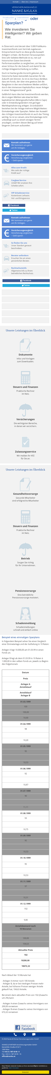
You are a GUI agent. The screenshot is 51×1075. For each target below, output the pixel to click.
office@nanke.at (8, 1056)
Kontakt (16, 2)
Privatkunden (8, 17)
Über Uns (24, 2)
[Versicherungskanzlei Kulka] (24, 9)
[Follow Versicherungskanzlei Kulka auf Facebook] (25, 1027)
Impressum (34, 2)
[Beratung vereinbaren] (36, 1035)
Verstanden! (25, 1072)
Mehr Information (14, 1068)
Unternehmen (22, 17)
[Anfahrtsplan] (27, 1035)
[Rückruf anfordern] (18, 1035)
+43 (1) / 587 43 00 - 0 (11, 1051)
